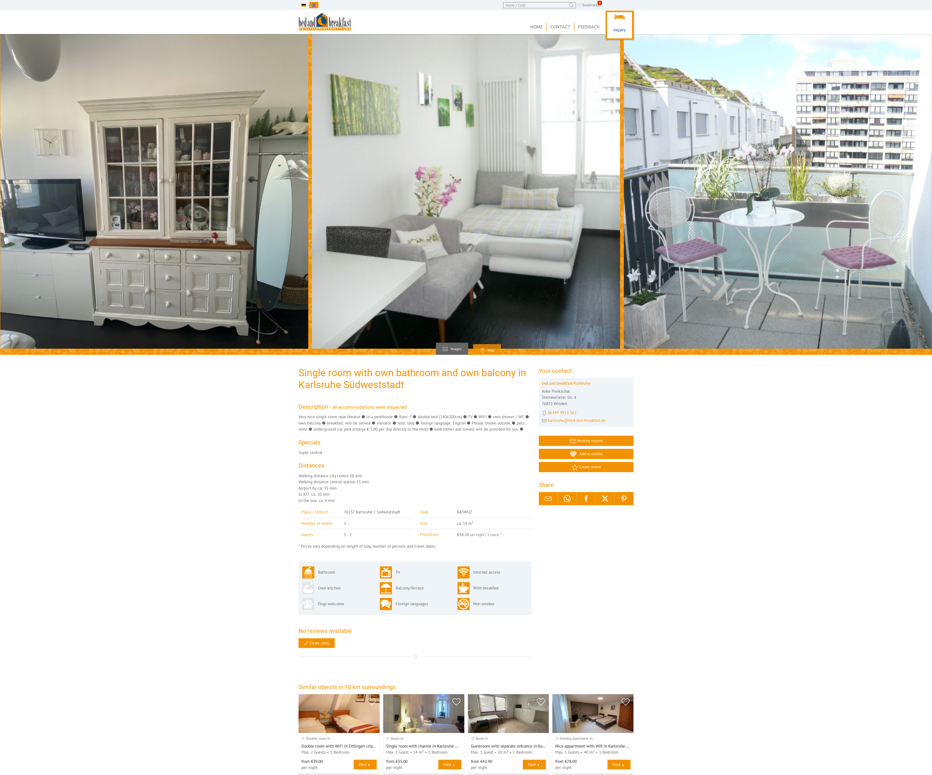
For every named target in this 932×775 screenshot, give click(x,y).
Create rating (319, 643)
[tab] (452, 349)
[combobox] (539, 5)
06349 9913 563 (562, 412)
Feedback (588, 26)
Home (536, 26)
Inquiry (619, 29)
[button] (466, 191)
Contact (560, 26)
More (363, 764)
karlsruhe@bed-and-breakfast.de (577, 420)
